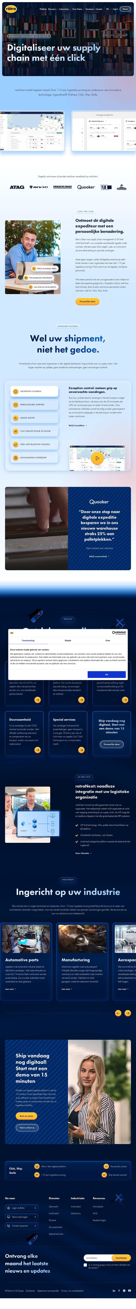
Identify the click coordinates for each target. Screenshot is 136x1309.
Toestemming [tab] (28, 640)
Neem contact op (27, 1127)
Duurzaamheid (55, 1227)
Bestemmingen (99, 1220)
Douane (52, 1220)
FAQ (95, 1213)
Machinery (76, 1213)
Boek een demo (26, 1116)
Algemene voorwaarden (48, 1291)
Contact (99, 9)
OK (106, 674)
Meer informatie (82, 853)
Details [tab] (68, 640)
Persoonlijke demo (87, 301)
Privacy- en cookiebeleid (72, 1291)
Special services (56, 1233)
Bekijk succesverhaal (98, 556)
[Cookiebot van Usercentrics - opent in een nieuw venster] (114, 633)
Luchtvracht (54, 1213)
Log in (115, 9)
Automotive (76, 1206)
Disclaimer (30, 1291)
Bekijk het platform (76, 425)
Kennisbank (98, 1206)
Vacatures (90, 9)
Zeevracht (53, 1206)
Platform (43, 9)
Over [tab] (108, 640)
